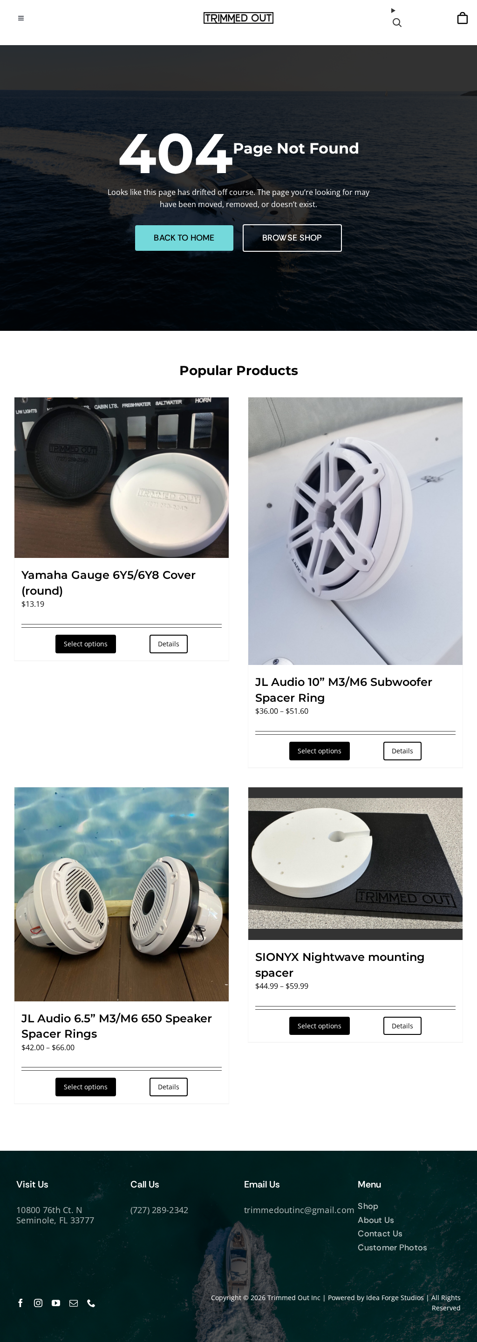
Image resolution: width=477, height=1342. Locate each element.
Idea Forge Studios (395, 1297)
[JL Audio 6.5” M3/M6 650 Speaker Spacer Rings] (121, 894)
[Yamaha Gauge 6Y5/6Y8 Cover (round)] (121, 477)
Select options (86, 643)
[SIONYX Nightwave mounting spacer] (355, 863)
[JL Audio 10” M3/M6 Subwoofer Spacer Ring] (355, 531)
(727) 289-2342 (159, 1209)
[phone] (91, 1303)
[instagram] (38, 1303)
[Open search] (399, 18)
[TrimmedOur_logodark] (238, 16)
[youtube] (56, 1303)
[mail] (73, 1303)
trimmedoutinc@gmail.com (299, 1209)
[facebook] (20, 1303)
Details (168, 643)
